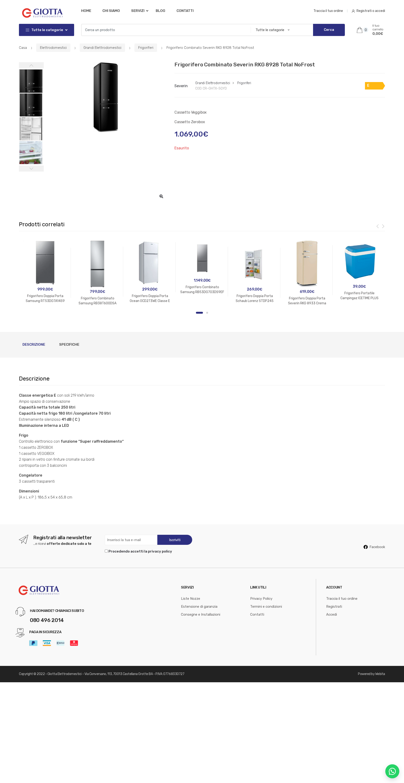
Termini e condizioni (266, 606)
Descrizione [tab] (33, 344)
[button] (161, 196)
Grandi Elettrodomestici (102, 48)
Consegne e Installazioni (200, 614)
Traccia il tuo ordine (328, 11)
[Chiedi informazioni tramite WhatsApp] (392, 771)
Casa (23, 48)
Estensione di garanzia (199, 606)
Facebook (377, 547)
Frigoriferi (145, 48)
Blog (160, 11)
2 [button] (207, 313)
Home (86, 11)
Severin (181, 86)
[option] (106, 97)
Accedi (331, 614)
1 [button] (199, 313)
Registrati (334, 606)
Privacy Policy (261, 598)
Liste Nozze (190, 598)
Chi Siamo (111, 11)
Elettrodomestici (53, 48)
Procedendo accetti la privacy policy (140, 551)
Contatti (185, 11)
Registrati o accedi (371, 11)
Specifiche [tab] (69, 344)
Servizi (137, 11)
